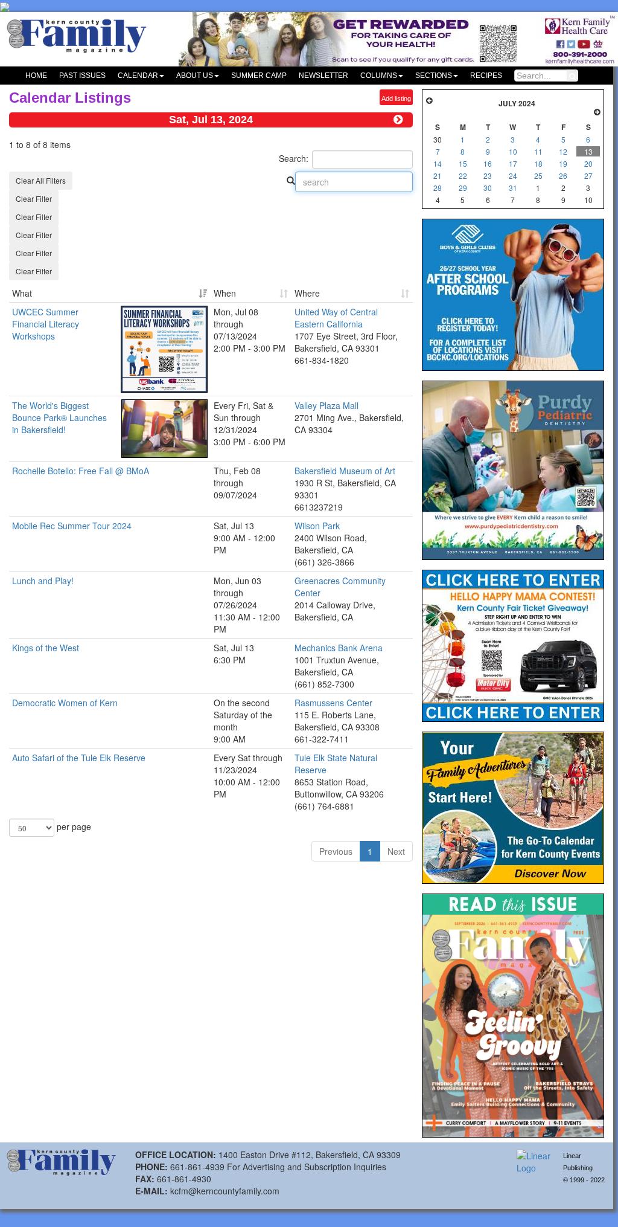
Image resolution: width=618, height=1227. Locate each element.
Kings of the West (45, 648)
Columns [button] (378, 75)
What (22, 293)
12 (563, 151)
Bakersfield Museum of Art (345, 471)
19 (563, 163)
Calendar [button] (138, 75)
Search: (293, 158)
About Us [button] (194, 75)
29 (463, 187)
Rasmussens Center (333, 703)
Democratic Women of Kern (65, 703)
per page (72, 826)
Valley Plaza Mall (326, 405)
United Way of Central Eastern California (336, 318)
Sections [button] (433, 75)
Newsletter (323, 75)
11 (538, 151)
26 (563, 175)
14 (437, 163)
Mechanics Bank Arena (339, 648)
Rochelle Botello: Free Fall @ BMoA (80, 471)
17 (513, 163)
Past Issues (82, 75)
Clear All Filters (41, 180)
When (225, 293)
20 (588, 163)
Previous (335, 851)
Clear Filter (34, 198)
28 (437, 187)
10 (513, 151)
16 (487, 163)
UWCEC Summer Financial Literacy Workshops (45, 324)
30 (487, 187)
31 (513, 187)
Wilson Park (317, 526)
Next (396, 851)
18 (538, 163)
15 (463, 163)
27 (588, 175)
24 (513, 175)
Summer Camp (259, 75)
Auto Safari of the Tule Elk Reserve (78, 758)
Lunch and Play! (43, 581)
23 (487, 175)
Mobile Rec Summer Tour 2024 (72, 526)
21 (437, 175)
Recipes (486, 75)
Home (36, 75)
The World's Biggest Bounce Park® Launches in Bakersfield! (59, 417)
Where (307, 293)
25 (538, 175)
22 (463, 175)
